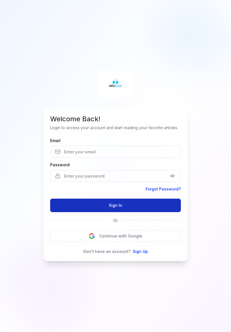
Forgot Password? (163, 189)
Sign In (115, 205)
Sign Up (140, 251)
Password (60, 164)
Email (55, 140)
